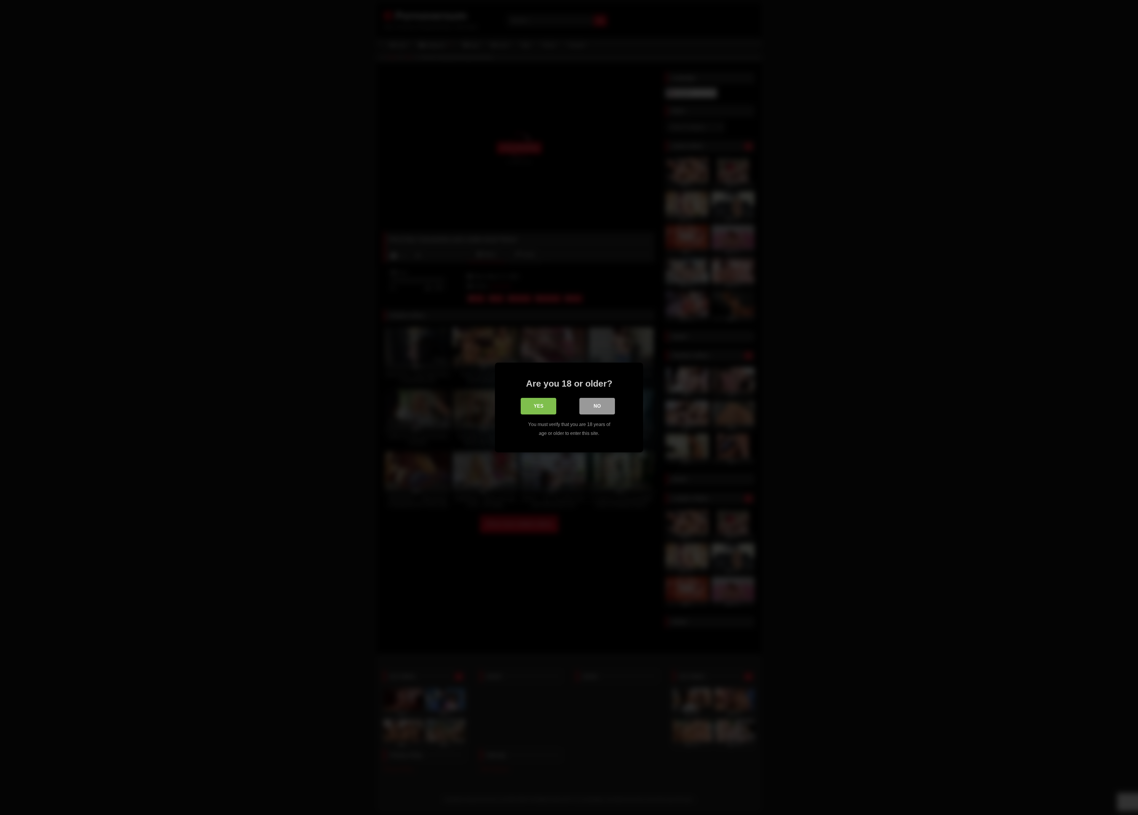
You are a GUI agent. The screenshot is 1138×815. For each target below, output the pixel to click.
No (597, 406)
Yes (539, 406)
